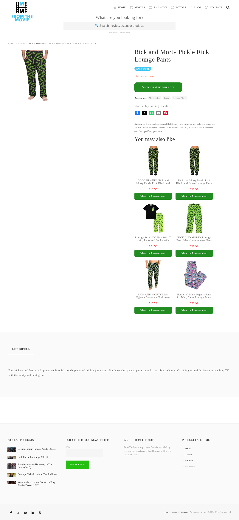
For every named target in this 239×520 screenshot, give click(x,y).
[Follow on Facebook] (10, 513)
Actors (180, 7)
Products (188, 460)
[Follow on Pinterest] (40, 513)
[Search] (228, 7)
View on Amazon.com (158, 87)
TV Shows (160, 7)
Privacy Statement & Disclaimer (176, 512)
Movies (139, 7)
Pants (166, 98)
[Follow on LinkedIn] (32, 513)
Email (70, 447)
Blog (197, 7)
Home (121, 7)
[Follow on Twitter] (18, 513)
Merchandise (154, 98)
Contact (216, 7)
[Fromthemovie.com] (22, 19)
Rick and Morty (37, 43)
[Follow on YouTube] (25, 513)
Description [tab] (21, 348)
